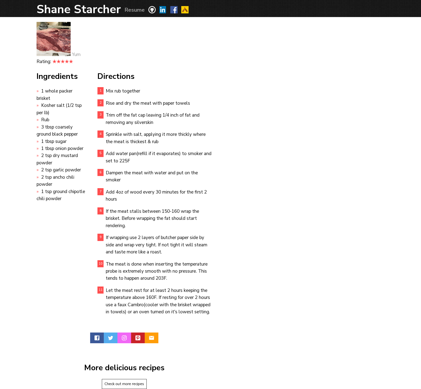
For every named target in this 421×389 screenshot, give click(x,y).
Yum (76, 54)
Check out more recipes (124, 383)
